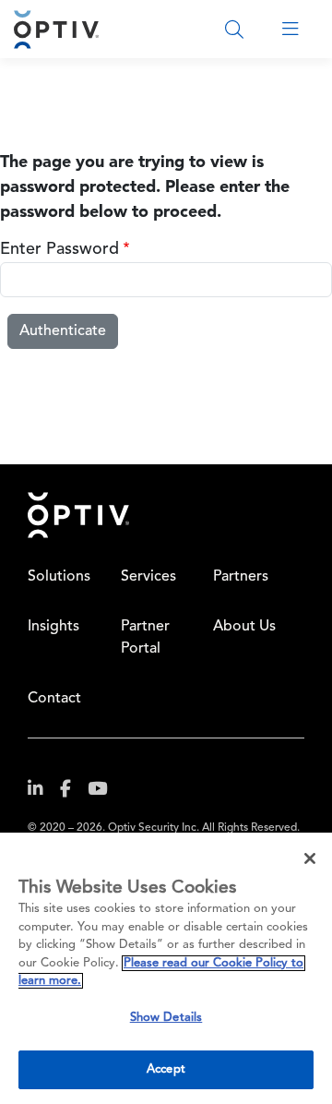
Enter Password (59, 249)
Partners (240, 577)
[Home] (56, 29)
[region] (166, 968)
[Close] (310, 858)
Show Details (166, 1018)
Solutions (59, 577)
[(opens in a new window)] (42, 792)
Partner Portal (145, 637)
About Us (244, 626)
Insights (53, 626)
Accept (166, 1069)
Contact (54, 698)
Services (148, 577)
